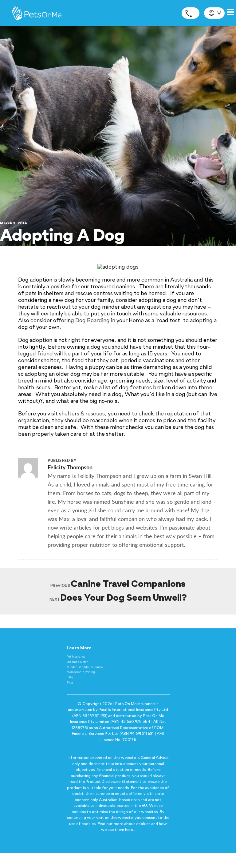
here (129, 830)
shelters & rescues (82, 414)
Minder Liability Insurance (85, 667)
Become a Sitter (77, 662)
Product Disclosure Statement (113, 782)
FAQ (70, 677)
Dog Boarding (92, 320)
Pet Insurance (76, 656)
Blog (70, 682)
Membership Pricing (81, 672)
